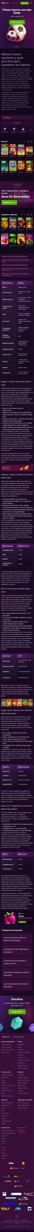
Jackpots (20, 1090)
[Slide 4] (19, 46)
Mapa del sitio (5, 1052)
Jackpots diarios (22, 1088)
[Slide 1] (14, 46)
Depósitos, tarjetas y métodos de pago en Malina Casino (15, 260)
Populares (20, 1049)
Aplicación (4, 1155)
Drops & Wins (21, 1085)
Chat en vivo (20, 1037)
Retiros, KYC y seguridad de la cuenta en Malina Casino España (15, 274)
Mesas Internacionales (7, 1085)
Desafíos (4, 1136)
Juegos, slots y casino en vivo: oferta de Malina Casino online (15, 269)
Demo (2, 158)
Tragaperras (21, 1063)
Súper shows (5, 1088)
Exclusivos (21, 1055)
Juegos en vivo (22, 1057)
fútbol (3, 1108)
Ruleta (3, 1080)
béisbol (3, 1123)
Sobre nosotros (5, 1044)
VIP (2, 1143)
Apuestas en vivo (6, 1105)
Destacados (21, 1044)
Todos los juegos (23, 1068)
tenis (2, 1110)
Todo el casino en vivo (7, 1096)
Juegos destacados (7, 1075)
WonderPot (21, 1075)
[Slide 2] (15, 46)
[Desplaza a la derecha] (30, 130)
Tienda (3, 1138)
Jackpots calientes (9, 215)
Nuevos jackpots (22, 1083)
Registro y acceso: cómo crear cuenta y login (14, 256)
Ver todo (23, 141)
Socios (3, 1150)
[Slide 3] (18, 46)
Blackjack (4, 1083)
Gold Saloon (4, 1077)
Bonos (3, 1158)
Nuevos (4, 141)
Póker (3, 1093)
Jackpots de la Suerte (24, 1080)
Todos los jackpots (23, 1093)
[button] (31, 3)
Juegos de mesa (22, 1065)
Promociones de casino (8, 1130)
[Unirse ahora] (17, 27)
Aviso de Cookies (23, 1108)
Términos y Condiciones (22, 1131)
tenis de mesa (5, 1113)
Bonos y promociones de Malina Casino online (14, 265)
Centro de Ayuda (6, 1047)
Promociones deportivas (8, 1133)
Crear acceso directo (7, 1049)
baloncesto (4, 1116)
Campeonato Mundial (24, 1052)
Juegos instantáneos (24, 1060)
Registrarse (25, 3)
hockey (3, 1118)
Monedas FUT (22, 1127)
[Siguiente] (31, 141)
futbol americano (6, 1121)
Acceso (3, 1153)
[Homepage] (6, 3)
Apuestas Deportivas (7, 1102)
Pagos (3, 1147)
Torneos (3, 1141)
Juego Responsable (23, 1105)
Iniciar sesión (15, 3)
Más (22, 1168)
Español (7, 1037)
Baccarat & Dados (6, 1090)
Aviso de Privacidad (23, 1102)
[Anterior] (28, 141)
